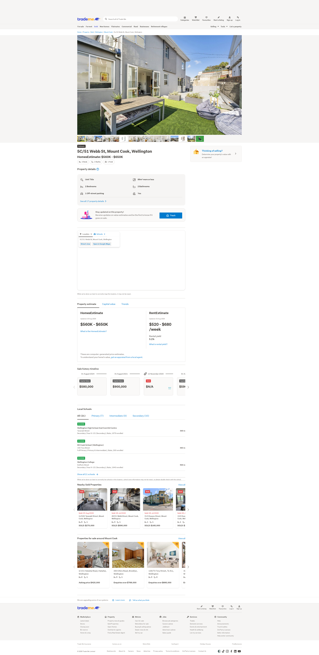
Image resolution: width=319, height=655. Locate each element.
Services (193, 617)
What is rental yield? (158, 344)
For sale (81, 26)
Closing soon (84, 627)
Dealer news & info (141, 630)
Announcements (223, 624)
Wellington (99, 32)
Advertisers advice (168, 630)
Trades (192, 621)
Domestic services (196, 624)
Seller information (223, 633)
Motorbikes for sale (142, 624)
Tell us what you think (140, 600)
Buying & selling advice (143, 627)
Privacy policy (158, 651)
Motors (138, 617)
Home (79, 32)
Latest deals (84, 621)
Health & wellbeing (196, 630)
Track (172, 215)
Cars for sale (139, 621)
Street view (85, 244)
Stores (82, 624)
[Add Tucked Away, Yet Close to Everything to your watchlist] (105, 545)
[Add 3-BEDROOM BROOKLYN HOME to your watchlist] (140, 545)
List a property (235, 26)
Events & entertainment (198, 627)
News (139, 651)
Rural (136, 26)
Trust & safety (222, 627)
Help (219, 621)
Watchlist (212, 609)
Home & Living (85, 633)
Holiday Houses (205, 644)
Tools (223, 26)
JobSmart (165, 627)
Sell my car (139, 633)
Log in (238, 20)
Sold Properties (113, 624)
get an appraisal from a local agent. (127, 357)
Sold (96, 26)
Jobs (164, 617)
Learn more (120, 600)
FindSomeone (237, 644)
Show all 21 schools (86, 474)
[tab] (86, 234)
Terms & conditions (172, 651)
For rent (89, 26)
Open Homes (112, 627)
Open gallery (161, 131)
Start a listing (201, 609)
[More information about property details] (97, 169)
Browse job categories (170, 621)
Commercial (127, 26)
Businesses (144, 26)
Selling (214, 26)
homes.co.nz (116, 644)
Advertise (147, 651)
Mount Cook (108, 32)
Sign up (230, 20)
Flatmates (115, 26)
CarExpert (175, 644)
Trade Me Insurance (84, 644)
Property (86, 32)
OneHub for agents (114, 630)
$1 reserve (84, 630)
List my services (195, 633)
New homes (104, 26)
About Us (122, 651)
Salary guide (166, 633)
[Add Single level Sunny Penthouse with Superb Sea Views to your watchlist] (175, 545)
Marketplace (85, 617)
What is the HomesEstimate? (93, 331)
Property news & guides (116, 621)
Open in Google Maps (101, 244)
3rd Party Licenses (223, 630)
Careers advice (167, 624)
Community (222, 617)
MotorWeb (146, 644)
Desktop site (111, 651)
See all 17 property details (92, 201)
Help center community (225, 636)
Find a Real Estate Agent (116, 633)
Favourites (222, 609)
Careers (131, 651)
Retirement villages (159, 26)
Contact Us (202, 651)
